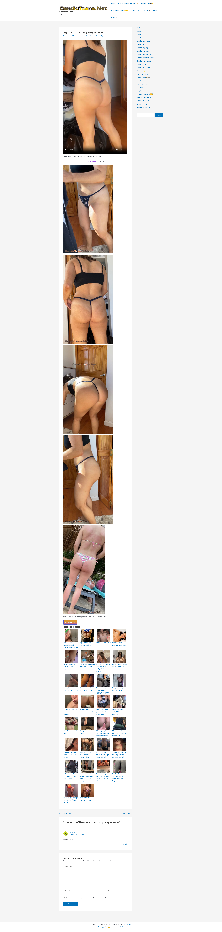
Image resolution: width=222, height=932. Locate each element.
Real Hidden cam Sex (144, 97)
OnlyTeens (140, 91)
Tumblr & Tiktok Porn (145, 107)
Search (139, 112)
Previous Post (65, 813)
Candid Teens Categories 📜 (128, 3)
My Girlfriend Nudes (144, 81)
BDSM (139, 31)
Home (113, 3)
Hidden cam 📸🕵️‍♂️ (147, 3)
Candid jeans (141, 44)
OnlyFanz (140, 87)
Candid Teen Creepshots (145, 57)
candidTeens (127, 924)
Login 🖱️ (114, 17)
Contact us (135, 10)
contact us (114, 927)
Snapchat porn (142, 104)
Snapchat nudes (143, 101)
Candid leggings (142, 48)
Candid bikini (141, 38)
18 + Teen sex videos (144, 28)
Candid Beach (142, 34)
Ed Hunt (73, 832)
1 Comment (67, 36)
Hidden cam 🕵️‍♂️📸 (143, 77)
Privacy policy (103, 927)
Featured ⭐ (141, 71)
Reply (125, 844)
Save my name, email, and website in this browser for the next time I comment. (95, 898)
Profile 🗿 (147, 10)
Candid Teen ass (79, 36)
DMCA (122, 927)
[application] (139, 10)
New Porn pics (142, 84)
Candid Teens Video (93, 36)
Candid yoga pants (144, 67)
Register (156, 10)
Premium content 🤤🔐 (119, 10)
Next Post (127, 813)
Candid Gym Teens (143, 41)
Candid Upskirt (142, 64)
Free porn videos (143, 74)
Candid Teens (66, 11)
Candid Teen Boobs (144, 54)
